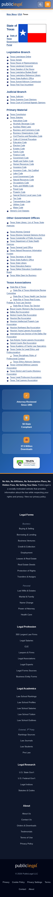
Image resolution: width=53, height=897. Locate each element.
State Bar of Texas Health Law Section (29, 296)
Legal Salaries (26, 640)
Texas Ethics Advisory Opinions (26, 362)
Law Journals (26, 740)
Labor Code (18, 173)
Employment (26, 552)
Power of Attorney (26, 608)
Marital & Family (26, 596)
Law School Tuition (26, 714)
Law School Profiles (26, 702)
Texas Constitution (18, 114)
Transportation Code (21, 201)
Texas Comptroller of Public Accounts (26, 238)
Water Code (18, 207)
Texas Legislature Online (20, 57)
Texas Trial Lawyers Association (24, 380)
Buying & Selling (26, 528)
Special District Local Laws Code (27, 195)
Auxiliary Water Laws (22, 127)
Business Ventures (26, 540)
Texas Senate (16, 60)
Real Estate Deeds (26, 564)
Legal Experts (26, 664)
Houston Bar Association (20, 318)
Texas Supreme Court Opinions (23, 99)
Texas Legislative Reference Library (25, 75)
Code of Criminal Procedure (25, 139)
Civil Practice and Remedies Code (27, 136)
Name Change (26, 602)
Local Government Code (23, 176)
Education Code (20, 142)
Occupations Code (21, 183)
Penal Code (18, 189)
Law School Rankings (26, 696)
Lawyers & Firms (26, 652)
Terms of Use (26, 837)
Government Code (21, 158)
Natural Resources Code (23, 180)
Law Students (26, 746)
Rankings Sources (26, 734)
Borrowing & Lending (26, 535)
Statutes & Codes (26, 790)
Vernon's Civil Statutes (19, 211)
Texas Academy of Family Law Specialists (28, 346)
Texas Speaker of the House (22, 69)
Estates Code (19, 149)
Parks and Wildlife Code (23, 186)
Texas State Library (18, 263)
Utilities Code (18, 204)
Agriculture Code (20, 121)
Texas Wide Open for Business (23, 275)
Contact (22, 889)
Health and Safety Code (23, 161)
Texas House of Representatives (24, 63)
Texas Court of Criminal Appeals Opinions (27, 102)
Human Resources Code (23, 164)
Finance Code (19, 155)
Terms (47, 882)
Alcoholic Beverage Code (24, 124)
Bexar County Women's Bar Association (27, 309)
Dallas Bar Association (19, 312)
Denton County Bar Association (23, 315)
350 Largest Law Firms (26, 634)
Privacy (6, 882)
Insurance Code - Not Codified (26, 170)
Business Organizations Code (25, 133)
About (31, 889)
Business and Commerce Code (26, 130)
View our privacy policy (35, 496)
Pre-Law (26, 752)
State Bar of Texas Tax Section (26, 306)
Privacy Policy (26, 843)
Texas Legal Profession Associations (26, 377)
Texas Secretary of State (20, 257)
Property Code (19, 192)
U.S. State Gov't (26, 772)
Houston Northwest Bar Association (25, 327)
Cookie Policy (18, 882)
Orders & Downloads (26, 825)
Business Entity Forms (26, 676)
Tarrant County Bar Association (23, 343)
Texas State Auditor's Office (22, 78)
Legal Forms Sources (26, 670)
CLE (27, 646)
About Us (26, 813)
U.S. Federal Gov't (26, 778)
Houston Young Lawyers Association (25, 331)
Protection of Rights (26, 571)
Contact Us (26, 819)
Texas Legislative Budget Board (23, 72)
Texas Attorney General (20, 232)
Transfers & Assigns (26, 576)
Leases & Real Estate (26, 558)
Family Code (18, 152)
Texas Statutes (16, 117)
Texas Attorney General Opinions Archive (27, 235)
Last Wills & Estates (26, 590)
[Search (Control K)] (40, 4)
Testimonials (26, 831)
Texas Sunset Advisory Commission (25, 81)
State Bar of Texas (18, 287)
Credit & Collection (26, 546)
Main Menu (12, 14)
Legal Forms (27, 515)
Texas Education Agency (20, 266)
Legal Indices (26, 784)
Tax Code (17, 198)
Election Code (19, 145)
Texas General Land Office (21, 247)
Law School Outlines (26, 720)
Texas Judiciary (16, 96)
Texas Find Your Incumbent (21, 85)
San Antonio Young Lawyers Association (27, 340)
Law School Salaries (26, 708)
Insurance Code (19, 167)
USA (20, 14)
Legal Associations (26, 658)
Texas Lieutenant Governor (21, 66)
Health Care (26, 614)
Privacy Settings (34, 882)
